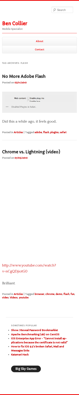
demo (59, 294)
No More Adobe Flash (24, 76)
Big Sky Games (26, 369)
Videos (14, 297)
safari (63, 132)
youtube (24, 297)
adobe (38, 132)
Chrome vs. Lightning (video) (31, 151)
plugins (54, 132)
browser (39, 294)
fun (72, 294)
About (39, 41)
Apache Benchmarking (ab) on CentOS (35, 334)
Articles (18, 132)
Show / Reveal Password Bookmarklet (34, 330)
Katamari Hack (20, 354)
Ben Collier (14, 24)
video (5, 297)
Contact (39, 49)
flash (46, 132)
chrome (49, 294)
